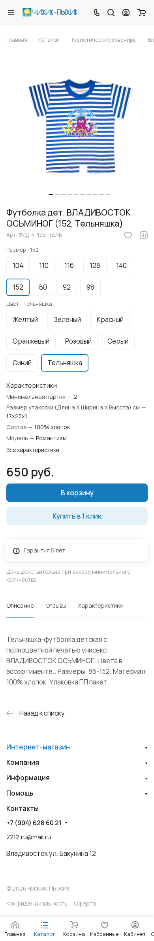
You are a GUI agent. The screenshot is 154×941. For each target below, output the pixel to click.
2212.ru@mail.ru (28, 837)
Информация (28, 777)
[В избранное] (128, 235)
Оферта (85, 903)
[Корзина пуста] (141, 12)
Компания (22, 762)
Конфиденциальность (37, 903)
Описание (20, 605)
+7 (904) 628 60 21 (34, 823)
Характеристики (100, 605)
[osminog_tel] (79, 128)
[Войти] (126, 12)
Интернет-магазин (38, 746)
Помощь (20, 793)
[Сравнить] (144, 235)
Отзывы (55, 605)
